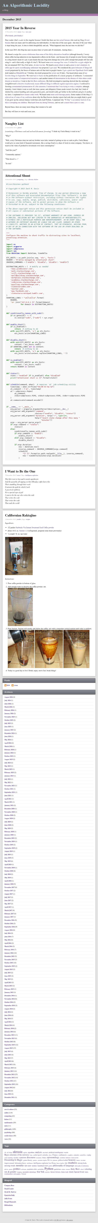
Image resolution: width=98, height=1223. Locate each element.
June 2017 (7, 900)
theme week (64, 1172)
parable (50, 1166)
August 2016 (8, 930)
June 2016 (7, 936)
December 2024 (9, 733)
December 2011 (9, 1097)
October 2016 (9, 923)
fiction (20, 128)
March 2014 (8, 1025)
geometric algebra (42, 1160)
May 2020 (7, 828)
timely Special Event (76, 1172)
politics (17, 1168)
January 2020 (9, 835)
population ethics (32, 1169)
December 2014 (9, 995)
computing (20, 179)
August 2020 (8, 818)
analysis (38, 1152)
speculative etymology (29, 1172)
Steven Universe (55, 1172)
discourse (31, 1157)
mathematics (8, 1123)
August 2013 (8, 1048)
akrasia (30, 179)
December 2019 (9, 838)
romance (68, 1169)
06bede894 (20, 73)
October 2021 (9, 789)
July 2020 (7, 822)
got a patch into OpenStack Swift (76, 70)
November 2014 (9, 999)
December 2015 (9, 956)
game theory (27, 1160)
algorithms (31, 1152)
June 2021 (7, 795)
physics (6, 1169)
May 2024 (7, 740)
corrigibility (83, 1155)
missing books (82, 1163)
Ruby (73, 1169)
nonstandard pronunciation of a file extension (29, 86)
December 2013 (9, 1035)
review (54, 73)
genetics (35, 1160)
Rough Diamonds (10, 1202)
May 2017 (7, 904)
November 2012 (9, 1077)
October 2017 (9, 891)
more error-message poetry (60, 94)
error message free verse (59, 62)
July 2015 (7, 973)
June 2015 (7, 976)
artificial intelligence (56, 1152)
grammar (55, 1160)
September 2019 (9, 848)
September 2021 (9, 792)
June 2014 (7, 1015)
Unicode (23, 1174)
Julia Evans (8, 1198)
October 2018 (9, 871)
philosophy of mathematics (82, 1166)
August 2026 (8, 697)
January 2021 (9, 805)
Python (36, 179)
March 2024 (8, 746)
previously (18, 35)
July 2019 (7, 854)
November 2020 (9, 812)
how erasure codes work (29, 94)
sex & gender (10, 1171)
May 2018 (7, 877)
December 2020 (9, 809)
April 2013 (8, 1061)
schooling (88, 1169)
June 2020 (7, 825)
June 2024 (7, 736)
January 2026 (9, 713)
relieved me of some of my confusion (18, 97)
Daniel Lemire (9, 1189)
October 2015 (9, 963)
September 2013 (9, 1045)
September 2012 (9, 1084)
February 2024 (9, 750)
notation (34, 1166)
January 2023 (9, 776)
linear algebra (60, 1163)
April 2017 (8, 907)
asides (19, 519)
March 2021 (8, 802)
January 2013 (9, 1071)
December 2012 (9, 1074)
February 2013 (9, 1068)
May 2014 (7, 1018)
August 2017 (8, 894)
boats (31, 1155)
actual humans (65, 40)
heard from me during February (42, 102)
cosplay (89, 1155)
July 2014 (7, 1012)
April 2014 (8, 1022)
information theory (20, 1163)
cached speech (37, 1155)
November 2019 (9, 841)
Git (48, 1160)
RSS (8, 685)
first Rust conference (37, 81)
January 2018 (9, 884)
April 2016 (8, 943)
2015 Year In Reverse (20, 27)
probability (41, 1169)
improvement (9, 1163)
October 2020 (9, 815)
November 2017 (9, 887)
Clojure (55, 1155)
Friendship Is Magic (13, 1160)
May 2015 (7, 979)
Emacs (44, 1157)
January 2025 (9, 730)
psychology (8, 1132)
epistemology (53, 1157)
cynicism (22, 1157)
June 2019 (7, 858)
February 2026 (9, 710)
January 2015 (9, 992)
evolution (62, 1157)
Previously (9, 35)
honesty (72, 1160)
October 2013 (9, 1042)
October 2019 (9, 845)
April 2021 (8, 799)
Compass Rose (9, 1185)
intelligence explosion (31, 475)
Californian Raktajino (20, 515)
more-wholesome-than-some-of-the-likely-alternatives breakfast (46, 54)
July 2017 (7, 897)
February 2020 (9, 832)
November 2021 (9, 786)
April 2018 (8, 881)
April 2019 (8, 864)
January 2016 (9, 953)
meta (19, 32)
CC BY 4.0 (57, 1220)
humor (78, 1160)
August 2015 (8, 969)
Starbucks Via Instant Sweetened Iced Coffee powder (35, 527)
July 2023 (7, 763)
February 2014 (9, 1028)
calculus (45, 1155)
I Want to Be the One (20, 471)
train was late (40, 65)
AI (5, 1152)
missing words (9, 1166)
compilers (70, 1155)
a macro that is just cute (74, 102)
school (82, 1169)
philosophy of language (63, 1165)
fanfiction (68, 1158)
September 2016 (9, 927)
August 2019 (8, 851)
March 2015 (8, 986)
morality (20, 1165)
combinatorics (62, 1155)
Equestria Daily (9, 1195)
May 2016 (7, 940)
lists (66, 1163)
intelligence (30, 1163)
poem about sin (60, 65)
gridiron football (63, 1160)
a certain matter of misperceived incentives (22, 78)
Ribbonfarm (8, 1205)
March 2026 (8, 707)
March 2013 (8, 1064)
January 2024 (9, 753)
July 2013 (7, 1051)
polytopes (23, 1169)
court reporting (8, 1157)
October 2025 (9, 720)
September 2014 (9, 1005)
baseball (66, 1152)
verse (18, 475)
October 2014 (9, 1002)
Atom (16, 685)
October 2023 (9, 756)
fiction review (74, 1158)
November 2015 (9, 959)
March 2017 (8, 910)
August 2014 (8, 1009)
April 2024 (8, 743)
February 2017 (9, 914)
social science (8, 1136)
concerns (76, 1155)
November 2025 (9, 717)
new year (28, 32)
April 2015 (8, 982)
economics (39, 1158)
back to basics (38, 75)
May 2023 (7, 766)
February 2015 (9, 989)
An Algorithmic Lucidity (26, 5)
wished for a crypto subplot (79, 62)
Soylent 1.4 (23, 530)
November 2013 (9, 1038)
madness (72, 1162)
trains (86, 1172)
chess (50, 1155)
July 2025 (7, 723)
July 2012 (7, 1091)
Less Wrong (52, 1163)
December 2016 (9, 920)
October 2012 (9, 1081)
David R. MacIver (10, 1192)
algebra (25, 1152)
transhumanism (8, 1174)
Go (51, 1160)
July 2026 (7, 700)
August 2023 (8, 759)
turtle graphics (17, 1174)
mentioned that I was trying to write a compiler (65, 86)
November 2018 (9, 868)
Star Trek (40, 1172)
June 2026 (7, 704)
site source (69, 1220)
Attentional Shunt (17, 175)
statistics (47, 1172)
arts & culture (9, 1109)
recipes (28, 519)
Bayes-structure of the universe (16, 1155)
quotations (57, 1169)
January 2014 (9, 1032)
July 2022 (7, 779)
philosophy (8, 1129)
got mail (54, 67)
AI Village (9, 1152)
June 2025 (7, 727)
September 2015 (9, 966)
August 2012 (8, 1087)
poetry (11, 1169)
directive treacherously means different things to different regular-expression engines (48, 83)
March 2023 (8, 769)
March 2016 (8, 946)
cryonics (15, 1157)
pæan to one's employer (78, 65)
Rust (78, 1169)
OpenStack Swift (42, 1166)
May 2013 (7, 1058)
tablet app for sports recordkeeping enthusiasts (21, 67)
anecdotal (45, 1152)
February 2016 (9, 950)
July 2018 (7, 874)
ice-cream (83, 1160)
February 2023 (9, 772)
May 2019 (7, 861)
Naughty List (14, 123)
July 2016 (7, 933)
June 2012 (7, 1094)
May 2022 (7, 782)
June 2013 (7, 1055)
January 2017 (9, 917)
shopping (19, 1172)
